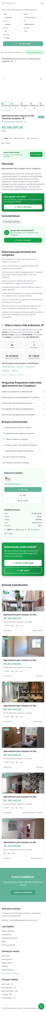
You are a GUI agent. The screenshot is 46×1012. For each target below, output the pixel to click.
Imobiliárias (6, 934)
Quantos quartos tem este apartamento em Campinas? (20, 397)
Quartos (5, 28)
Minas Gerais (7, 963)
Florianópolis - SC (9, 998)
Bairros (25, 14)
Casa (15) (20, 367)
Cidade (5, 14)
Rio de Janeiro (7, 959)
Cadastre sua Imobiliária (23, 892)
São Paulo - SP (7, 984)
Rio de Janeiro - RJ (9, 987)
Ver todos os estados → (11, 973)
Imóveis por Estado (9, 938)
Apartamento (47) (8, 367)
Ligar (24, 495)
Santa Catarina (8, 970)
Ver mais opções (25, 44)
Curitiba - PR (7, 994)
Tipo (24, 21)
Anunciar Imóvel (8, 945)
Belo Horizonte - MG (10, 991)
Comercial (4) (30, 367)
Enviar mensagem (24, 240)
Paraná (4, 966)
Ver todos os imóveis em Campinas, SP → (14, 375)
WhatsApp (37, 154)
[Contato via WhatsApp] (41, 1006)
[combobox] (33, 17)
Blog (3, 941)
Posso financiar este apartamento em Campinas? (18, 415)
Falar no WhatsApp (24, 207)
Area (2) (14, 371)
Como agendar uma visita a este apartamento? (17, 409)
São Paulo (6, 956)
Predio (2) (6, 371)
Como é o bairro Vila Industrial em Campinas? (17, 403)
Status (5, 21)
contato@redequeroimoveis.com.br (23, 920)
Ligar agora (24, 570)
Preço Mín (26, 28)
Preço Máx (6, 35)
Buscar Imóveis (8, 931)
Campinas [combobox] (8, 17)
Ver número (24, 501)
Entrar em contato (33, 52)
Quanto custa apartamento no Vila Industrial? (17, 392)
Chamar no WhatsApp (24, 563)
